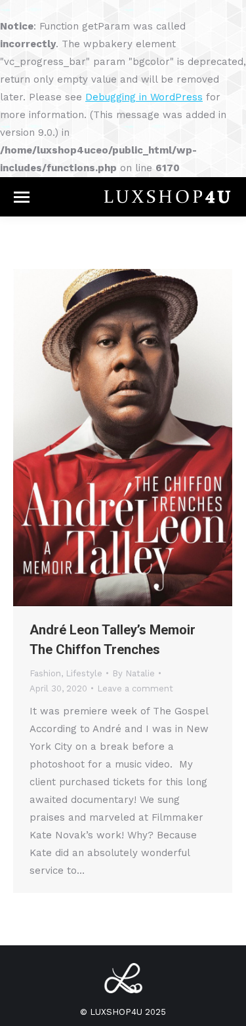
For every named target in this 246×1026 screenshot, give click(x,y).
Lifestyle (84, 673)
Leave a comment (135, 688)
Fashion (45, 673)
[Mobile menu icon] (21, 197)
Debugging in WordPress (144, 97)
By (133, 673)
